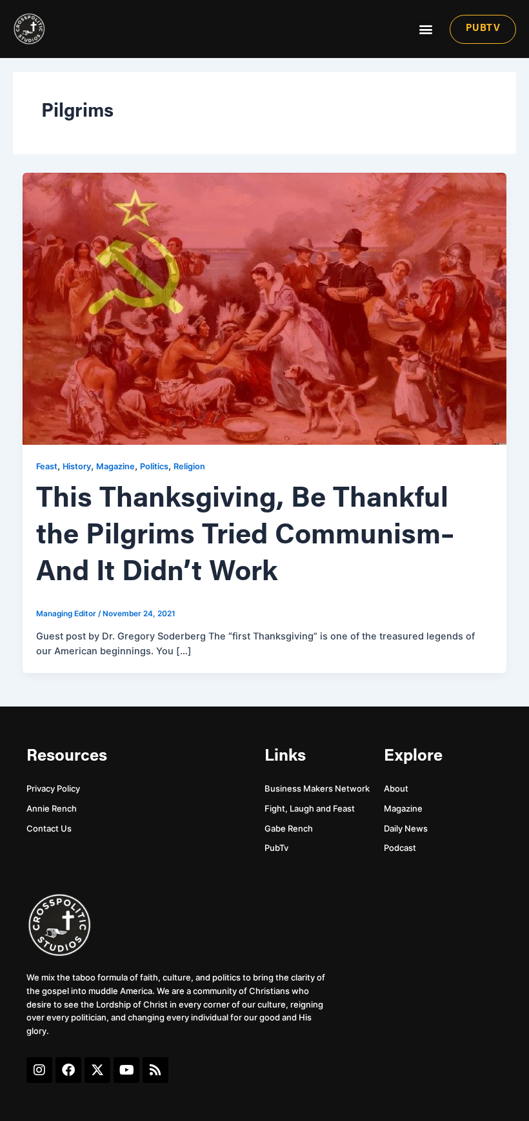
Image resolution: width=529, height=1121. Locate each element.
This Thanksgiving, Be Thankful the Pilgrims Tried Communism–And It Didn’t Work (245, 536)
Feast (46, 466)
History (77, 466)
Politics (154, 466)
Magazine (115, 466)
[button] (426, 29)
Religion (189, 466)
